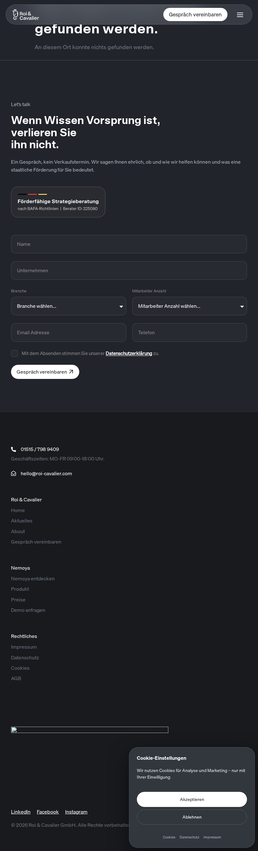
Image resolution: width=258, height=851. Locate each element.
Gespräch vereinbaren (195, 14)
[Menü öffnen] (240, 14)
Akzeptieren (192, 799)
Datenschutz (189, 837)
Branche (18, 291)
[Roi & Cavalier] (32, 14)
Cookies (169, 837)
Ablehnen (192, 817)
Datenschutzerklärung (129, 353)
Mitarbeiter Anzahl (149, 291)
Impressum (212, 837)
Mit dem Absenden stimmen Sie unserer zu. (90, 353)
